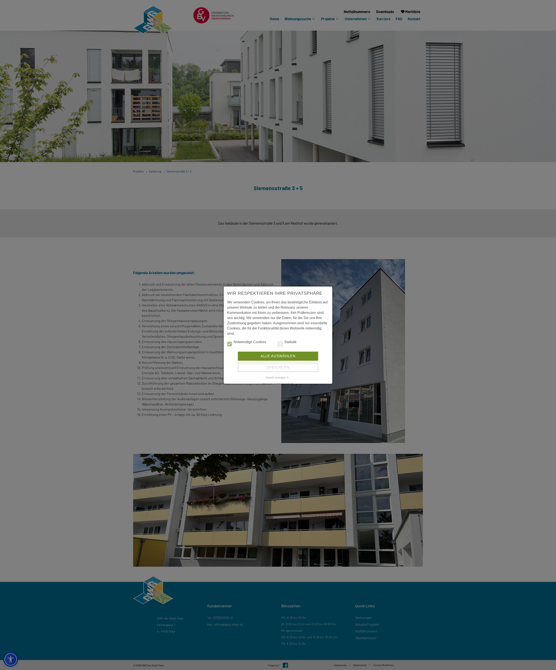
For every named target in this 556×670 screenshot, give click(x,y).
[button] (278, 378)
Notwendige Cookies (250, 342)
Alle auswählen (278, 356)
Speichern (278, 367)
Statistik (290, 342)
